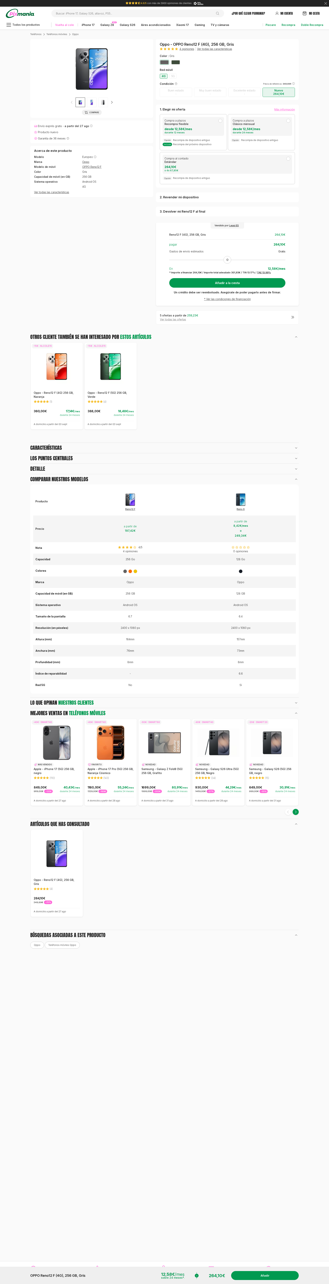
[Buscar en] (219, 13)
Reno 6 (241, 509)
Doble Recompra (312, 24)
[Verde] (175, 62)
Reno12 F (130, 509)
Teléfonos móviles (56, 34)
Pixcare (271, 24)
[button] (112, 102)
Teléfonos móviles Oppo (62, 945)
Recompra (288, 24)
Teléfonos (36, 34)
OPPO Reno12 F (91, 166)
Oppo (75, 34)
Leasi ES (234, 225)
